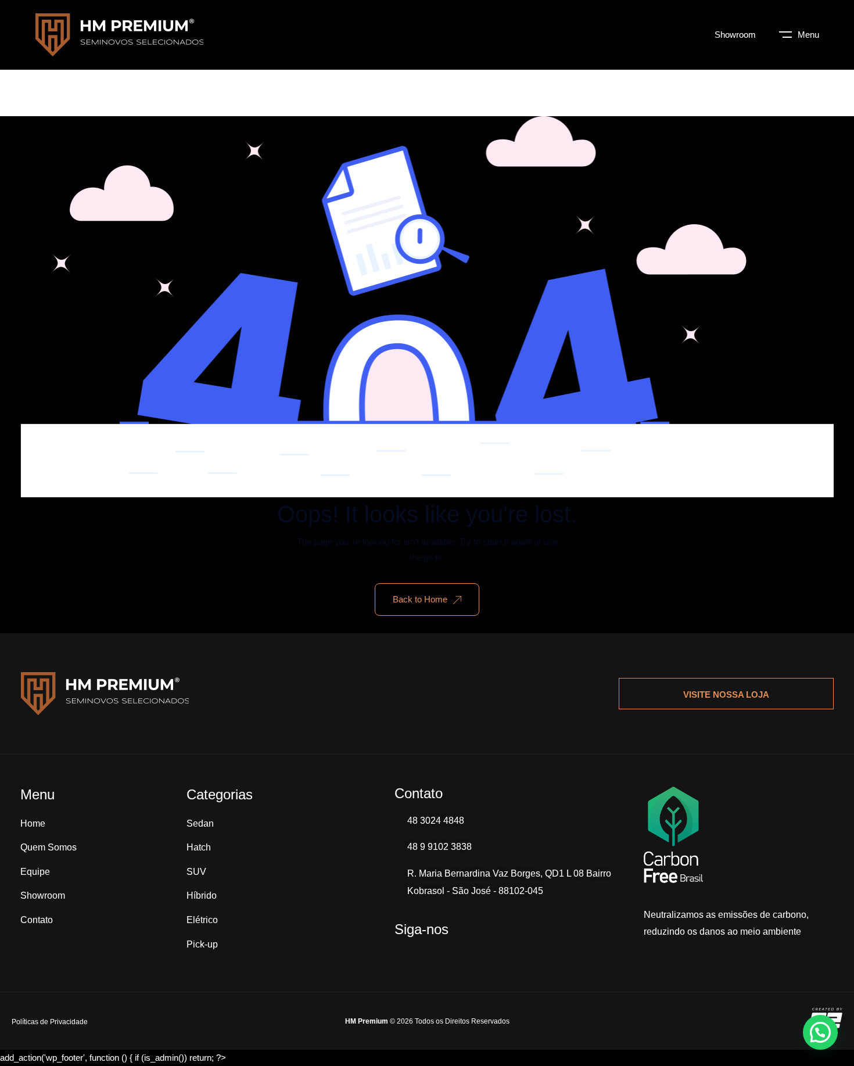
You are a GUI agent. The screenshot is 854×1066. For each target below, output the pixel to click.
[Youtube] (487, 954)
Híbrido (201, 895)
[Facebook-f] (458, 954)
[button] (820, 1032)
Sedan (200, 823)
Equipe (35, 872)
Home (32, 823)
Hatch (198, 847)
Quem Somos (48, 847)
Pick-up (202, 944)
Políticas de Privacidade (50, 1022)
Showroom (735, 35)
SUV (196, 872)
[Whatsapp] (400, 954)
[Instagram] (429, 954)
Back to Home (420, 599)
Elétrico (202, 920)
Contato (36, 920)
